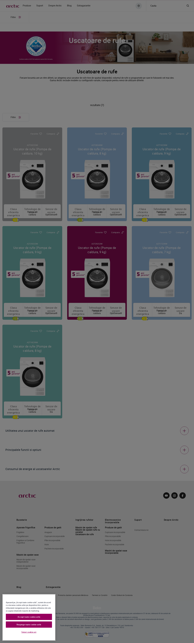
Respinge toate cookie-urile (29, 624)
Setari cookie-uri (28, 632)
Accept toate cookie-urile (29, 617)
